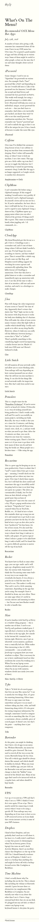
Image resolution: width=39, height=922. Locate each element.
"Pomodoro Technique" (14, 404)
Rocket (7, 609)
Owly (20, 179)
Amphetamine (10, 179)
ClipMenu (9, 229)
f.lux (6, 354)
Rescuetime (9, 551)
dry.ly (8, 4)
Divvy (20, 679)
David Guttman (10, 920)
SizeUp (12, 679)
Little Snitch (10, 391)
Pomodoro (9, 455)
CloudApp (9, 293)
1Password (9, 134)
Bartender (9, 787)
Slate (7, 679)
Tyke (7, 732)
